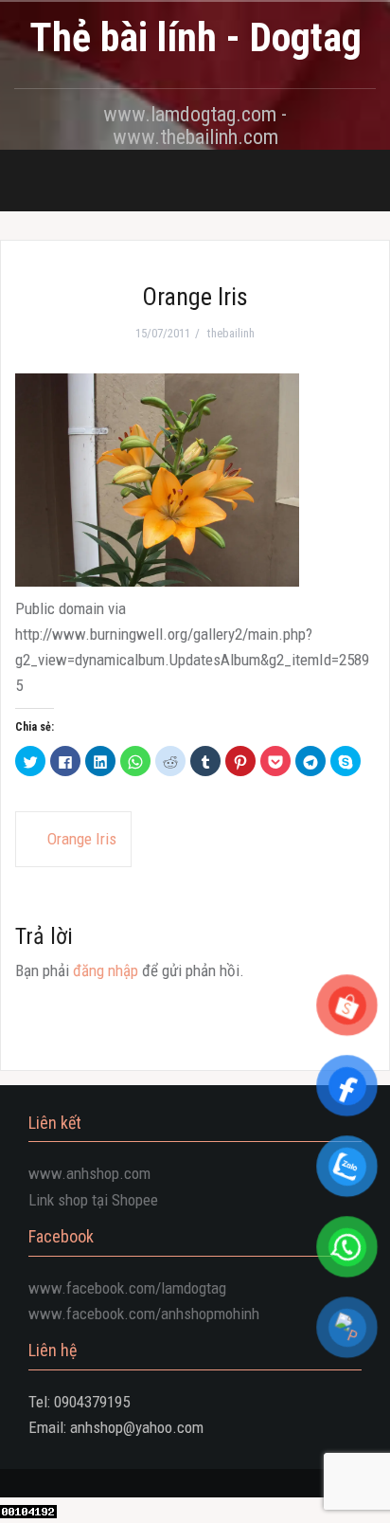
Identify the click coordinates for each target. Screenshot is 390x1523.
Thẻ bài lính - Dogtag (195, 37)
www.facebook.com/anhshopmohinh (143, 1313)
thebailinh (231, 333)
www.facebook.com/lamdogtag (127, 1287)
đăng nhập (105, 970)
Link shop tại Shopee (93, 1199)
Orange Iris (81, 838)
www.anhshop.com (89, 1173)
